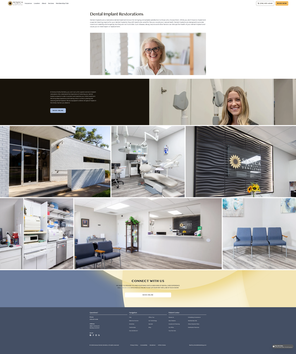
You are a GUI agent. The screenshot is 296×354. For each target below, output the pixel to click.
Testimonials (132, 327)
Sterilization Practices (193, 327)
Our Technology (153, 320)
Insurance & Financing (174, 324)
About (44, 3)
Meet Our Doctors (133, 320)
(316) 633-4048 (126, 287)
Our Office (171, 327)
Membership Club (62, 3)
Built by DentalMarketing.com (197, 345)
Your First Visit (172, 330)
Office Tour (151, 317)
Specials (151, 324)
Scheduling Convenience (194, 317)
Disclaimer (153, 345)
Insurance (28, 3)
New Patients (172, 320)
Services (51, 3)
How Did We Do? (133, 330)
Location (37, 3)
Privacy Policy (134, 345)
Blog (150, 327)
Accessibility (143, 345)
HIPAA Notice (162, 345)
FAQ (130, 317)
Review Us (171, 317)
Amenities (131, 324)
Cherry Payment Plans (193, 324)
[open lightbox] (148, 197)
